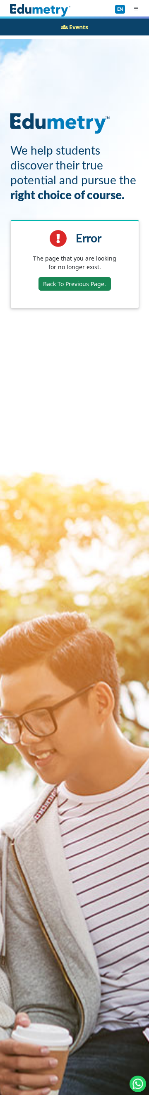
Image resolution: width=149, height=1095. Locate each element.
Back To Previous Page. (74, 284)
